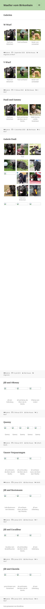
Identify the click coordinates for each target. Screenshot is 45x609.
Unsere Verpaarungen (14, 452)
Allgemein (6, 54)
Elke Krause (31, 52)
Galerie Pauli (9, 139)
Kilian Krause (29, 482)
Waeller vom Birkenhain (18, 5)
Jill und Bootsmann (12, 490)
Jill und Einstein (11, 569)
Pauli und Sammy (12, 99)
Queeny (7, 422)
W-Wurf (7, 24)
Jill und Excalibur (12, 529)
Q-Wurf (38, 443)
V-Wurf (7, 62)
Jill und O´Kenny (11, 382)
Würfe (5, 445)
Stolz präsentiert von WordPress (13, 606)
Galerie (7, 52)
